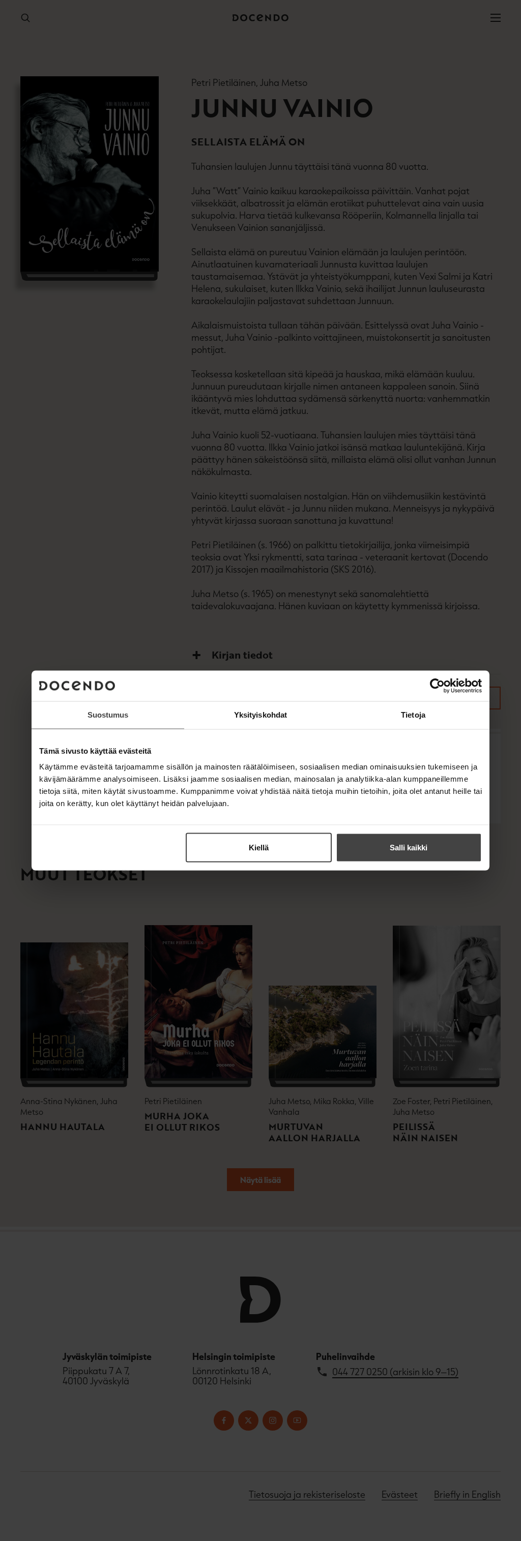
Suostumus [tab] (108, 714)
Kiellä (259, 847)
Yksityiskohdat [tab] (260, 714)
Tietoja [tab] (413, 714)
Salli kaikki (408, 847)
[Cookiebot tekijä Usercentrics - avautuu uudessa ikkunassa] (437, 686)
